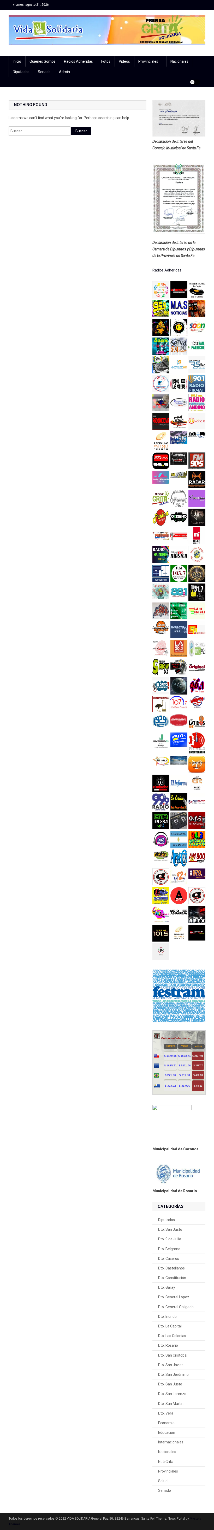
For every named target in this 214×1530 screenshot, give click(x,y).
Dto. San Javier (170, 1365)
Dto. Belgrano (169, 1249)
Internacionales (170, 1442)
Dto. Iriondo (167, 1316)
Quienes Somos (42, 61)
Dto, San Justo (170, 1229)
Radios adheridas (78, 61)
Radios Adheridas (166, 270)
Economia (166, 1423)
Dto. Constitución (172, 1278)
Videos (124, 61)
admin (64, 72)
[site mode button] (195, 82)
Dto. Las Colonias (172, 1336)
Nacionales (179, 61)
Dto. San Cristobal (172, 1355)
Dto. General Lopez (173, 1297)
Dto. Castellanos (171, 1268)
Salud (163, 1481)
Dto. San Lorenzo (172, 1394)
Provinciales (148, 61)
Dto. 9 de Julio (169, 1239)
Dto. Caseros (168, 1258)
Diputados (21, 72)
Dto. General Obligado (176, 1307)
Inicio (17, 61)
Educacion (166, 1432)
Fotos (105, 61)
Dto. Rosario (168, 1345)
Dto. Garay (166, 1287)
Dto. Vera (165, 1413)
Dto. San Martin (170, 1404)
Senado (44, 72)
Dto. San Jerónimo (173, 1374)
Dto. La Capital (170, 1326)
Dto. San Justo (170, 1384)
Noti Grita (165, 1462)
